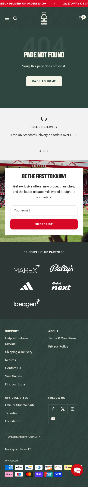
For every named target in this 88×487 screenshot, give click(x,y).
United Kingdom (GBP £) (22, 436)
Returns (10, 360)
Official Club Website (20, 405)
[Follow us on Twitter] (62, 409)
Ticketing (11, 413)
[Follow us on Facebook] (53, 409)
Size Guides (13, 376)
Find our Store (15, 384)
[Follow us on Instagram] (72, 409)
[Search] (15, 18)
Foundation (13, 421)
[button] (77, 470)
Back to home (44, 81)
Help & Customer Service (17, 341)
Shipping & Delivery (18, 352)
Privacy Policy (58, 346)
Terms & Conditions (62, 338)
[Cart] (81, 18)
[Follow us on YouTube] (53, 419)
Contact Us (13, 368)
